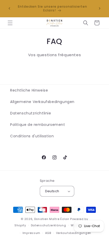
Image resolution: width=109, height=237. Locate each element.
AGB (48, 233)
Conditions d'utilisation (32, 136)
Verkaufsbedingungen (73, 233)
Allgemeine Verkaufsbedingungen (42, 101)
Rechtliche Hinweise (29, 90)
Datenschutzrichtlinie (30, 113)
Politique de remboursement (37, 124)
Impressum (31, 233)
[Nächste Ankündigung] (99, 8)
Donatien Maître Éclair (51, 219)
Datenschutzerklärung (48, 225)
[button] (10, 22)
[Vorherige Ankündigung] (9, 8)
